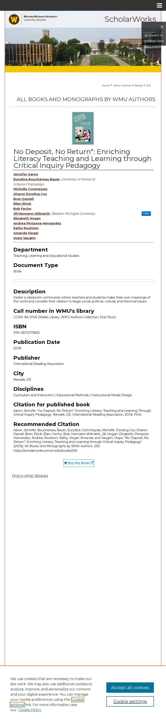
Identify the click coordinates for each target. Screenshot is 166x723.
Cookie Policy (29, 710)
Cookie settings (130, 701)
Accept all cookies (130, 687)
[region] (83, 694)
